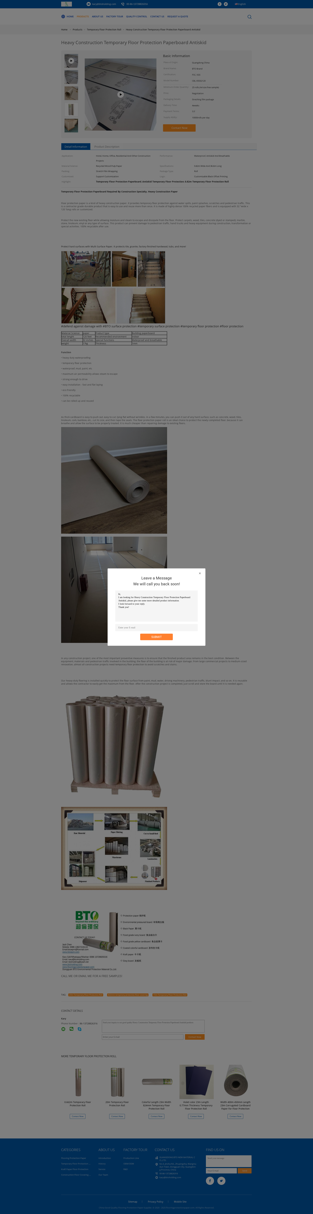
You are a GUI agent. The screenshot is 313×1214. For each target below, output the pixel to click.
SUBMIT (156, 636)
